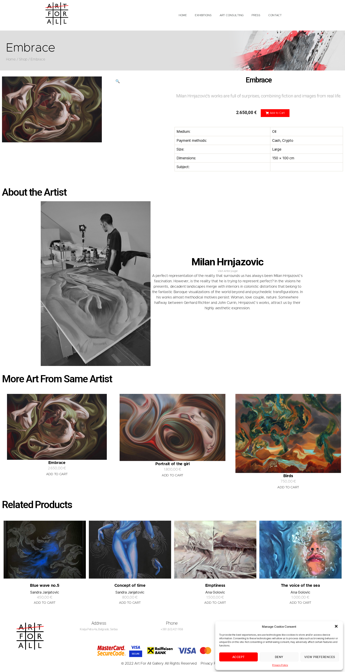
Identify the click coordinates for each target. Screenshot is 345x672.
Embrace (56, 463)
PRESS (256, 15)
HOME (183, 15)
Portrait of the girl (172, 464)
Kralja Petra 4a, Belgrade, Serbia (99, 629)
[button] (336, 626)
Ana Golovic (215, 592)
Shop (23, 59)
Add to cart (44, 602)
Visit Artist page (227, 271)
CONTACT (275, 15)
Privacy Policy (280, 665)
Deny (279, 657)
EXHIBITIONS (203, 15)
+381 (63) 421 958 (172, 629)
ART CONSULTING (232, 15)
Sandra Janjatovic (44, 592)
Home (11, 59)
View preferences (319, 657)
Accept (238, 657)
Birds (288, 476)
